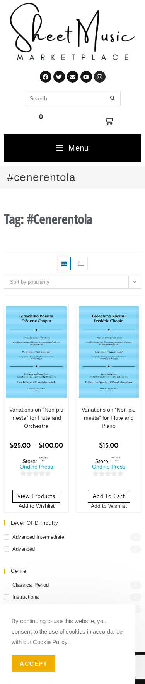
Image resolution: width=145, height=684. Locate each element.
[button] (32, 506)
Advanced (23, 549)
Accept (33, 663)
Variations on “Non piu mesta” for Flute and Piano (109, 418)
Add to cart (109, 496)
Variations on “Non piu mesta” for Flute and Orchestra (36, 418)
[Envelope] (72, 77)
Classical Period (30, 585)
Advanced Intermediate (38, 537)
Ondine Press (36, 466)
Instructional (26, 597)
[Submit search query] (113, 98)
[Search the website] (73, 98)
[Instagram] (100, 77)
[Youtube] (86, 77)
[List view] (81, 263)
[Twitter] (59, 77)
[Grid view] (64, 263)
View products (36, 496)
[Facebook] (45, 77)
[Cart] (108, 121)
